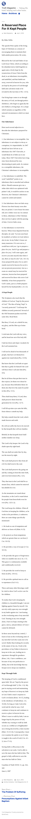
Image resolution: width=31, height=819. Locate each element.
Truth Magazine (9, 8)
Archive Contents (9, 782)
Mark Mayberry (8, 33)
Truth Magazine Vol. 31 (21, 782)
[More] (19, 14)
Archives (13, 13)
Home (4, 13)
